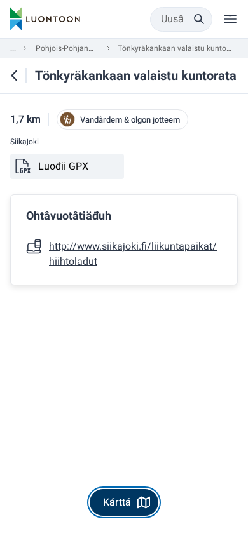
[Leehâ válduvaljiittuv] (230, 19)
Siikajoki (24, 142)
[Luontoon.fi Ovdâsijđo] (45, 19)
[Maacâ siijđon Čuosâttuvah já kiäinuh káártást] (14, 75)
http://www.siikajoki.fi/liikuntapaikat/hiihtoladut (133, 254)
